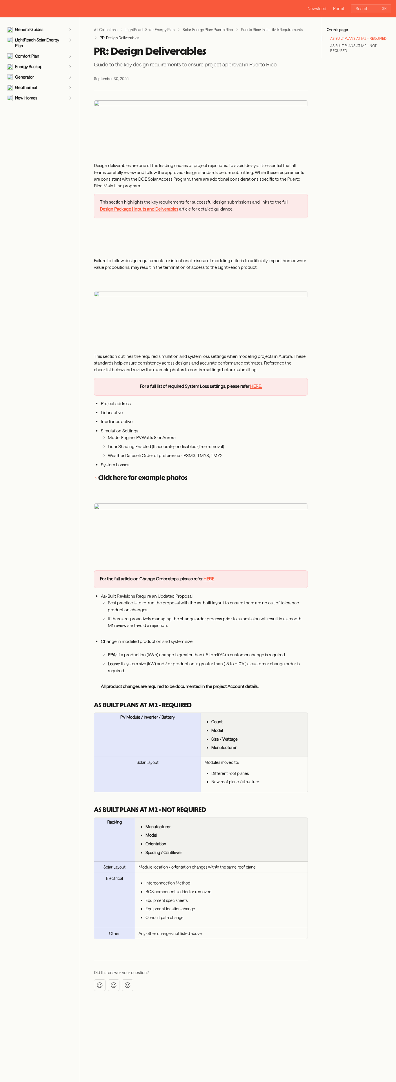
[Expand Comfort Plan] (70, 56)
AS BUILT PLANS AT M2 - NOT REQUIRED (353, 48)
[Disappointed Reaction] (100, 985)
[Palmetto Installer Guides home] (6, 8)
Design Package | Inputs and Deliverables (139, 208)
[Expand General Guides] (70, 30)
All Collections (105, 29)
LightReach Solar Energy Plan (150, 29)
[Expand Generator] (70, 77)
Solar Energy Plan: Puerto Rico (208, 29)
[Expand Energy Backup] (70, 67)
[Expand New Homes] (70, 98)
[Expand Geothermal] (70, 88)
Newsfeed (317, 8)
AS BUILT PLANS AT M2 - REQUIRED (358, 38)
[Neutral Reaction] (113, 985)
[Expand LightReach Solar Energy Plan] (70, 40)
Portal (338, 8)
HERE (209, 578)
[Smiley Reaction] (127, 985)
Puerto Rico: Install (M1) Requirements (272, 29)
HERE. (256, 386)
